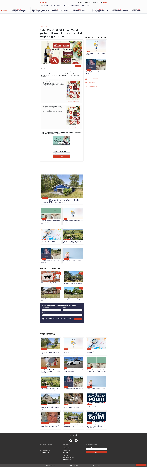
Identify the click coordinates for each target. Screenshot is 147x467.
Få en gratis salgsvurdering (68, 457)
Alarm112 (42, 5)
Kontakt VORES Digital (44, 452)
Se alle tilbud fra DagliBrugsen (73, 101)
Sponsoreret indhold (67, 459)
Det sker (59, 5)
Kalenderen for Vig (66, 450)
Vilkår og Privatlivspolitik (45, 450)
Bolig (47, 5)
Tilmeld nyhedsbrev (141, 465)
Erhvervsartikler (66, 454)
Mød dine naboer (74, 5)
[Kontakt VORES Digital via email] (76, 440)
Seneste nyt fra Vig (66, 447)
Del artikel (77, 65)
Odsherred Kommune (67, 455)
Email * (64, 307)
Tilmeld (105, 2)
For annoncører (43, 448)
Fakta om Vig (65, 452)
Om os (41, 447)
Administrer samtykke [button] (44, 454)
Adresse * (43, 312)
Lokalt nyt (66, 5)
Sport (82, 5)
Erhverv (53, 5)
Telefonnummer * (45, 307)
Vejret (87, 5)
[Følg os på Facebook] (70, 440)
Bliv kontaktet (78, 319)
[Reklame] (61, 140)
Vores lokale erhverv (67, 448)
